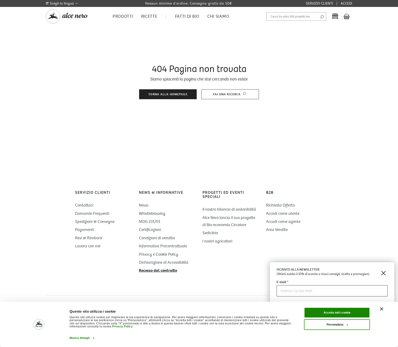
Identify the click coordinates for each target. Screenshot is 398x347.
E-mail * (282, 282)
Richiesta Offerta (280, 205)
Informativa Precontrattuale (163, 246)
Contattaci (84, 205)
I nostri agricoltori (217, 241)
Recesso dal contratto (158, 270)
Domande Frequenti (92, 213)
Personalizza (335, 324)
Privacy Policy (122, 326)
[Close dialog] (383, 273)
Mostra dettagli (80, 338)
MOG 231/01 (149, 221)
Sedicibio (210, 233)
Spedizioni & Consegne (94, 221)
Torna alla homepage (167, 94)
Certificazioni (150, 229)
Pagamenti (84, 229)
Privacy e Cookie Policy (158, 254)
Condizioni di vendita (157, 238)
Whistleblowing (152, 213)
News (143, 205)
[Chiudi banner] (381, 309)
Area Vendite (277, 229)
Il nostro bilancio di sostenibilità (229, 209)
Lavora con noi (87, 246)
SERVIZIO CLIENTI (319, 3)
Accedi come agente (283, 221)
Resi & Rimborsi (88, 238)
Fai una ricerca (227, 94)
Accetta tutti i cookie (337, 312)
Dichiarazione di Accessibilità (163, 262)
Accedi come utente (282, 213)
